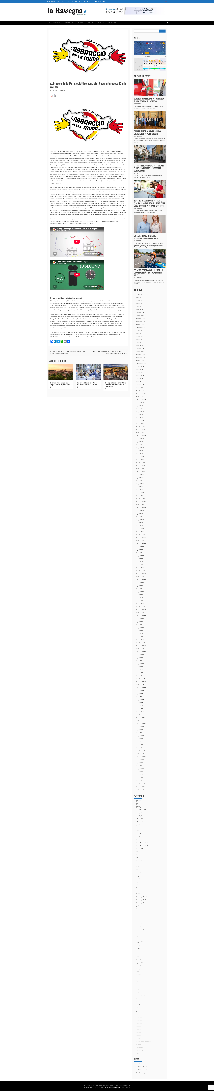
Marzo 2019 (139, 562)
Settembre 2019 (141, 544)
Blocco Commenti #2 (142, 846)
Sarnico (138, 990)
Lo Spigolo (139, 948)
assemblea (139, 834)
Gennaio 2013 (140, 781)
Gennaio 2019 (140, 568)
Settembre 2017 (141, 616)
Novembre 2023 (141, 394)
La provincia (139, 936)
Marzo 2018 (139, 598)
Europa (138, 876)
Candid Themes (125, 1087)
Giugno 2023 (139, 409)
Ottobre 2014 (140, 721)
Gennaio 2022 (140, 460)
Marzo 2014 (139, 742)
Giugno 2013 (139, 766)
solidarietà (139, 1008)
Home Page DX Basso (142, 900)
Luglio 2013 (139, 763)
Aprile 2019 (139, 559)
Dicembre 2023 (140, 391)
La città (138, 933)
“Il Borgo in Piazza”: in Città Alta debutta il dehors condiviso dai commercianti (115, 385)
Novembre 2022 (141, 430)
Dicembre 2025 (140, 319)
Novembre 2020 (141, 502)
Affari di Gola (139, 819)
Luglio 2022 (139, 442)
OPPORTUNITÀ (69, 23)
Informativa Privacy (77, 1)
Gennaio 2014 (140, 748)
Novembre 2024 (141, 358)
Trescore (138, 1032)
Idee (137, 909)
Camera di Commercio (142, 849)
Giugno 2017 (139, 625)
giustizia (138, 894)
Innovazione (139, 927)
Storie (137, 1014)
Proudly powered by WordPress (94, 1087)
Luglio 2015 (139, 694)
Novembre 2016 (141, 646)
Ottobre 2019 (140, 541)
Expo (137, 882)
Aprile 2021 (139, 487)
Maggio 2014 (140, 736)
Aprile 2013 (139, 772)
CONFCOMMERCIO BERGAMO (98, 1)
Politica (138, 972)
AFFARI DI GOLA (112, 23)
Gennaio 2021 (140, 496)
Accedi (138, 1064)
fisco (137, 891)
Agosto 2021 (140, 475)
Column (138, 858)
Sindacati (138, 1002)
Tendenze (139, 1017)
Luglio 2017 (139, 622)
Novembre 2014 (141, 718)
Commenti (139, 861)
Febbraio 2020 (140, 529)
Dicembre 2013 (140, 751)
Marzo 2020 (139, 526)
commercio (139, 864)
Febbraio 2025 (140, 349)
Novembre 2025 (141, 322)
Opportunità (139, 963)
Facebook (166, 1)
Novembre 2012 (141, 787)
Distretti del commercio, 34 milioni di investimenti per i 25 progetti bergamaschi (149, 168)
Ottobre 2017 (140, 613)
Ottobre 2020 (140, 505)
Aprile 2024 (139, 379)
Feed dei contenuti (141, 1067)
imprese (138, 918)
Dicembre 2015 (140, 679)
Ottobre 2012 (140, 790)
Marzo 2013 (139, 775)
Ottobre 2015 (140, 685)
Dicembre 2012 (140, 784)
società (138, 1005)
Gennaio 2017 (140, 640)
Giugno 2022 (139, 445)
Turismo (138, 1038)
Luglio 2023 (139, 406)
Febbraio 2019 (140, 565)
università (138, 1044)
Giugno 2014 (139, 733)
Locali (137, 951)
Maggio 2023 (140, 412)
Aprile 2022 (139, 451)
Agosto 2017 (140, 619)
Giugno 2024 (139, 373)
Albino (137, 828)
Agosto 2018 (140, 583)
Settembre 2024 (141, 364)
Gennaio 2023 (140, 424)
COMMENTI (100, 23)
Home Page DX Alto (142, 897)
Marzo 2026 (139, 309)
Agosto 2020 (140, 511)
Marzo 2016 (139, 670)
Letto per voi (139, 945)
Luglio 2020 (139, 514)
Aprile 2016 (139, 667)
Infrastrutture (140, 924)
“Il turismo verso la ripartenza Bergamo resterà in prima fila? (60, 384)
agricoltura (139, 825)
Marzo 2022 (139, 454)
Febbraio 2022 (140, 457)
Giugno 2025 (139, 337)
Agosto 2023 (140, 403)
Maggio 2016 (140, 664)
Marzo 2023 (139, 418)
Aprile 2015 (139, 703)
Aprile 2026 (139, 306)
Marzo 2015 (139, 706)
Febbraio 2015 (140, 709)
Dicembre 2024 (140, 355)
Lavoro (138, 939)
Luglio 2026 (139, 297)
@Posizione (139, 801)
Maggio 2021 (140, 484)
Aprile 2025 (139, 343)
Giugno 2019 (139, 553)
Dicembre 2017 (140, 607)
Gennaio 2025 (140, 352)
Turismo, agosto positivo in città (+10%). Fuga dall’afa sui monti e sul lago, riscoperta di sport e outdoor (149, 203)
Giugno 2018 (139, 589)
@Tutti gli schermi (141, 807)
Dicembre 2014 (140, 715)
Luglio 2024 (139, 370)
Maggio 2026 (140, 303)
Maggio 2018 (140, 592)
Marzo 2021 (139, 490)
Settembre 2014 (141, 724)
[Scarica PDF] (51, 96)
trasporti (138, 1029)
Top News (139, 1023)
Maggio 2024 (140, 376)
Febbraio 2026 (140, 313)
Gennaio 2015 (140, 712)
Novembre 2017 (141, 610)
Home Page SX (140, 903)
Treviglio (138, 1035)
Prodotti (138, 975)
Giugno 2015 (139, 697)
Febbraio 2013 (140, 778)
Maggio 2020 (140, 520)
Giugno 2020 (139, 517)
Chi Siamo (63, 1)
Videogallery (139, 1047)
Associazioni (139, 837)
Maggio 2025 (140, 340)
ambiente (138, 831)
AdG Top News (140, 816)
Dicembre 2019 (140, 535)
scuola (137, 993)
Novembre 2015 (141, 682)
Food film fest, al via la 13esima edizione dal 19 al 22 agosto (147, 132)
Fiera (137, 888)
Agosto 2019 (140, 547)
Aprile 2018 (139, 595)
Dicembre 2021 (140, 463)
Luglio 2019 (139, 550)
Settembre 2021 (141, 472)
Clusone (138, 855)
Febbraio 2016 (140, 673)
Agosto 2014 (140, 727)
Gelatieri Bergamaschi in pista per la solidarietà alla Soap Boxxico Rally (148, 273)
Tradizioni (138, 1026)
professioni (139, 978)
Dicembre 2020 (140, 499)
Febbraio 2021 (140, 493)
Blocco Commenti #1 (142, 843)
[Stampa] (55, 96)
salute (137, 987)
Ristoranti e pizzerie (142, 984)
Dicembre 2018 (140, 571)
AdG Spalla (139, 813)
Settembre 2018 (141, 580)
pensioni (138, 966)
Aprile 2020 (139, 523)
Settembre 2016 (141, 652)
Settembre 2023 (141, 400)
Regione (138, 981)
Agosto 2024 (140, 367)
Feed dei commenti (141, 1070)
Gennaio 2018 (140, 604)
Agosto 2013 (140, 760)
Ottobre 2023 (140, 397)
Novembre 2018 (141, 574)
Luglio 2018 (139, 586)
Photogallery (139, 969)
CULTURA (81, 23)
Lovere (138, 954)
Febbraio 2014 (140, 745)
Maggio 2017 (140, 628)
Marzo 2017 (139, 634)
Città (137, 852)
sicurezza (138, 999)
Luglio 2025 (139, 334)
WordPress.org (140, 1073)
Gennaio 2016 (140, 676)
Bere (137, 840)
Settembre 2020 (141, 508)
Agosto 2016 (140, 655)
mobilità (138, 957)
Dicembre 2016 (140, 643)
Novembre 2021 (141, 466)
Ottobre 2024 (140, 361)
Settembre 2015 (141, 688)
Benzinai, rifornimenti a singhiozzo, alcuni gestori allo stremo (149, 100)
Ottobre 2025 (140, 325)
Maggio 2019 (140, 556)
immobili (138, 915)
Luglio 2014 (139, 730)
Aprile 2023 (139, 415)
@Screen (138, 804)
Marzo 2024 (139, 382)
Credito (138, 867)
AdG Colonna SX (141, 810)
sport (137, 1011)
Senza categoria (140, 996)
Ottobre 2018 (140, 577)
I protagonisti (139, 906)
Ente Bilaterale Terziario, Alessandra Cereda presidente (146, 237)
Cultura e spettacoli (141, 870)
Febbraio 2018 (140, 601)
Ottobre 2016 (140, 649)
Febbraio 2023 (140, 421)
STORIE (90, 23)
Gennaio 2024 (140, 388)
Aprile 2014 (139, 739)
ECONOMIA (57, 23)
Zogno (138, 1053)
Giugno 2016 (139, 661)
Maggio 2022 (140, 448)
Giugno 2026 (139, 300)
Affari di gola (139, 822)
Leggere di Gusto (141, 942)
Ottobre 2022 (140, 433)
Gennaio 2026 (140, 316)
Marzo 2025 (139, 346)
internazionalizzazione (142, 930)
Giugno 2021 (139, 481)
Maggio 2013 (140, 769)
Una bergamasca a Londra (143, 1041)
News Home (139, 960)
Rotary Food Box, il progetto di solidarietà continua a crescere (87, 384)
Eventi (138, 879)
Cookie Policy (86, 1)
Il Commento (139, 912)
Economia (139, 873)
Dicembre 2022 (140, 427)
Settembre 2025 (141, 328)
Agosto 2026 (140, 294)
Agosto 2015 (140, 691)
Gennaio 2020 (140, 532)
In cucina (138, 921)
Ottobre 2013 (140, 754)
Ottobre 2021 (140, 469)
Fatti (137, 885)
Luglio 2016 (139, 658)
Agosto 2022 (140, 439)
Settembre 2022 (141, 436)
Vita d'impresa (140, 1050)
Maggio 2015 (140, 700)
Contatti (69, 1)
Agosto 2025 (140, 331)
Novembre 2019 (141, 538)
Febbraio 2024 (140, 385)
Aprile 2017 (139, 631)
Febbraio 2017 (140, 637)
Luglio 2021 (139, 478)
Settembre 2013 (141, 757)
